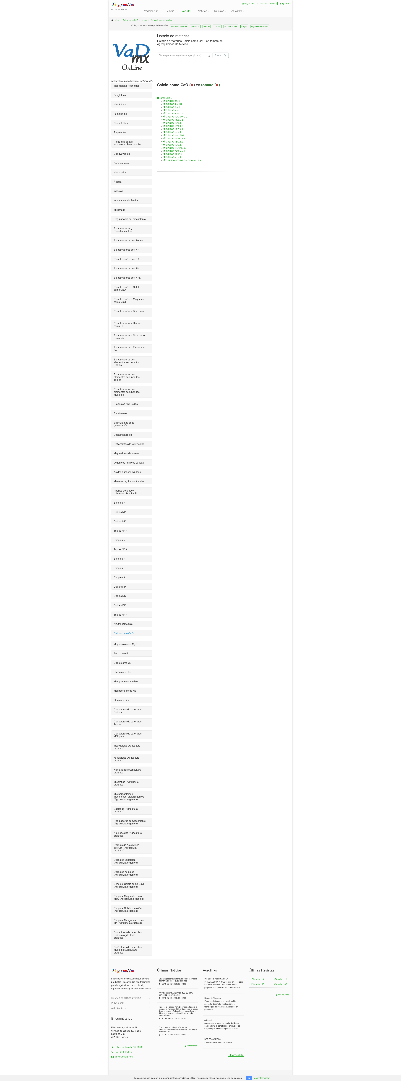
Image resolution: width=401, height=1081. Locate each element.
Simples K (119, 577)
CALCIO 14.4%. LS (175, 138)
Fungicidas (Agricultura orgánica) (126, 759)
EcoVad (170, 11)
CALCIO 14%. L (173, 132)
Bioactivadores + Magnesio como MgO (129, 300)
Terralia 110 (281, 979)
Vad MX (186, 11)
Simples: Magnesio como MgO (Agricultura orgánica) (129, 897)
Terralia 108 (281, 984)
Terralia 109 (258, 984)
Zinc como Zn (121, 700)
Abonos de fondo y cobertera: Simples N (125, 492)
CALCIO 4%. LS (173, 104)
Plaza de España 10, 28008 (129, 1046)
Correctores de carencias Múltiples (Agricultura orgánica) (128, 949)
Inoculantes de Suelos (126, 200)
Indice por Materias (179, 26)
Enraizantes (120, 413)
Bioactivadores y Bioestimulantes (123, 230)
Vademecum (151, 11)
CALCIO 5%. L (172, 107)
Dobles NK (120, 521)
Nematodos (120, 172)
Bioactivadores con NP (126, 249)
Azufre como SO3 (123, 624)
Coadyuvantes (122, 154)
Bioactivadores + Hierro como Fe (127, 324)
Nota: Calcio (165, 97)
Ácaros (118, 182)
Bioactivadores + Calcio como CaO (127, 288)
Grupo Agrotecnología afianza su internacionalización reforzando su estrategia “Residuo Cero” (178, 1029)
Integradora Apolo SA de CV (216, 978)
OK (249, 1078)
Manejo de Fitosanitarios (126, 998)
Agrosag (208, 1019)
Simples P (119, 502)
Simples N (119, 540)
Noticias (202, 11)
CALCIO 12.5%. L (174, 129)
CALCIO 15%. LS (174, 141)
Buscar (218, 55)
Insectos (118, 191)
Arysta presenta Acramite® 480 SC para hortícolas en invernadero (176, 993)
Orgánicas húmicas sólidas (129, 462)
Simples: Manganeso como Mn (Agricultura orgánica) (129, 921)
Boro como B (121, 653)
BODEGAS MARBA (212, 1039)
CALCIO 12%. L (173, 122)
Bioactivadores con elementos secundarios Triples (127, 377)
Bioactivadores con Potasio (129, 240)
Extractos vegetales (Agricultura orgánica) (126, 861)
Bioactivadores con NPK (127, 277)
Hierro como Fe (122, 672)
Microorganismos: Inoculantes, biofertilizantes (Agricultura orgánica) (129, 796)
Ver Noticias (192, 1045)
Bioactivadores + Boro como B (129, 312)
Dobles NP (120, 512)
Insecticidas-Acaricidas (126, 85)
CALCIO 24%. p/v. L (175, 151)
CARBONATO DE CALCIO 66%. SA (183, 160)
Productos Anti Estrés (126, 404)
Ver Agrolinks (237, 1054)
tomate (144, 20)
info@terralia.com (124, 1056)
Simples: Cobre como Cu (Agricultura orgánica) (128, 909)
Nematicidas (121, 123)
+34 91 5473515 (123, 1051)
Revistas (219, 11)
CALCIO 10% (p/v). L (176, 116)
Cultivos (217, 26)
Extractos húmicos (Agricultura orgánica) (126, 873)
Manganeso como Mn (126, 681)
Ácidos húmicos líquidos (127, 472)
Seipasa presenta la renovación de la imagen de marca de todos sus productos (178, 979)
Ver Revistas (283, 994)
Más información (262, 1077)
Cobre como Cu (122, 663)
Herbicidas (120, 104)
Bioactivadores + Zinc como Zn (129, 349)
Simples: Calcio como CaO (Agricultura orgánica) (129, 885)
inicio (117, 20)
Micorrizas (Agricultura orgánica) (126, 783)
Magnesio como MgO (125, 644)
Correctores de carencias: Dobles (128, 711)
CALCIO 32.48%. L (175, 154)
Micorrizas (119, 210)
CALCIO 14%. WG (174, 135)
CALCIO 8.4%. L (173, 110)
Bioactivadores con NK (126, 259)
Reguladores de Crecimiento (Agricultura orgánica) (130, 822)
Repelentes (120, 132)
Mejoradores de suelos (126, 453)
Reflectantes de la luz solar (129, 444)
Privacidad (117, 1002)
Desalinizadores (123, 434)
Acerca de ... (118, 1007)
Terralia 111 (258, 979)
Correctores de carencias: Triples (128, 723)
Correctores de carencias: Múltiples (128, 735)
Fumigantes (120, 113)
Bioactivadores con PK (126, 268)
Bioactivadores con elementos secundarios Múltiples (127, 391)
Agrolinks (236, 11)
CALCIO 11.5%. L (174, 119)
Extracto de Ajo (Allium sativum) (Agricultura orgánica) (126, 847)
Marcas (206, 26)
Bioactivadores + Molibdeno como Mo (129, 337)
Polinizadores (121, 163)
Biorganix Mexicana (212, 998)
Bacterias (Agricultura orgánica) (126, 810)
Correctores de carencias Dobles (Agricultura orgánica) (128, 934)
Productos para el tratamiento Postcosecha (127, 143)
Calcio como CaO (130, 20)
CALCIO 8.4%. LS (174, 113)
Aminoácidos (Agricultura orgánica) (128, 834)
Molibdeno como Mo (125, 690)
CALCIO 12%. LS (174, 125)
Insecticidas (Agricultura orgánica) (127, 747)
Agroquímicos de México (161, 20)
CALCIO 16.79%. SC (175, 147)
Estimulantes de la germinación (124, 424)
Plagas (244, 26)
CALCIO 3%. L (172, 100)
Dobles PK (120, 605)
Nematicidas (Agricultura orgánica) (127, 771)
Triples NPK (120, 530)
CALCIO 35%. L (173, 157)
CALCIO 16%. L (173, 144)
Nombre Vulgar (230, 26)
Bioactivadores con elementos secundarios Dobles (127, 362)
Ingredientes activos (259, 26)
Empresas (195, 26)
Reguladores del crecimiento (130, 219)
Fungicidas (120, 95)
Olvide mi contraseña (268, 3)
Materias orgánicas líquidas (129, 481)
